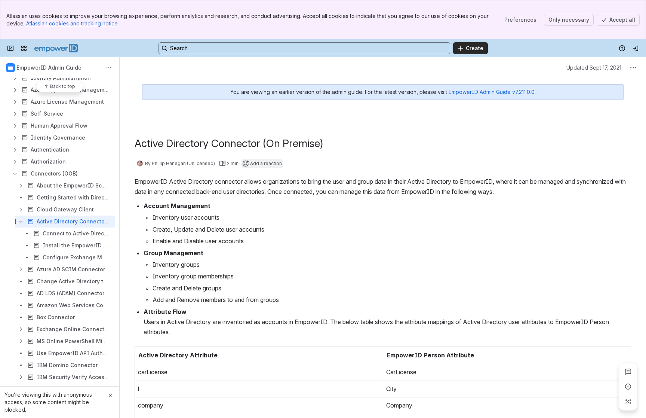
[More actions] (108, 67)
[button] (375, 354)
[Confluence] (56, 48)
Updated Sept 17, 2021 (593, 67)
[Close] (110, 395)
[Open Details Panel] (628, 387)
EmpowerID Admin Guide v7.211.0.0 (492, 92)
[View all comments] (628, 372)
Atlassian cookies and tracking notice (72, 23)
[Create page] (628, 402)
